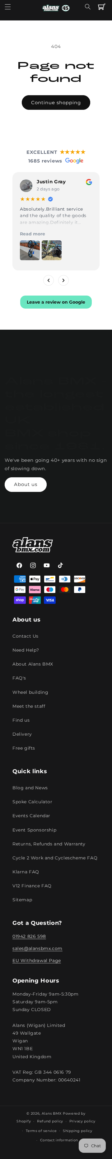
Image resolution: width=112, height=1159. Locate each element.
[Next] (63, 280)
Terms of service (41, 1131)
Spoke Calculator (32, 802)
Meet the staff (28, 706)
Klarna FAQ (25, 872)
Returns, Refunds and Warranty (48, 844)
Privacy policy (82, 1121)
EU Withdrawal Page (36, 960)
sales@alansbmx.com (37, 948)
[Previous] (48, 280)
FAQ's (19, 678)
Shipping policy (77, 1131)
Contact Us (25, 636)
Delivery (22, 734)
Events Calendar (31, 815)
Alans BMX (52, 1113)
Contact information (59, 1140)
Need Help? (25, 650)
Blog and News (30, 788)
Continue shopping (56, 102)
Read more (32, 234)
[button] (8, 7)
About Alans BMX (32, 664)
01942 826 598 (29, 936)
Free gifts (23, 748)
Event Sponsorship (34, 830)
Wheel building (30, 692)
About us (25, 484)
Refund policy (50, 1121)
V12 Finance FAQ (32, 886)
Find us (21, 720)
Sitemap (22, 900)
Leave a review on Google (56, 302)
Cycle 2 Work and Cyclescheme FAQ (54, 858)
